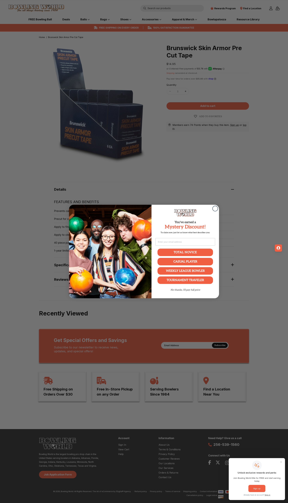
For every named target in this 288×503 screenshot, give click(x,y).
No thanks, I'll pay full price (185, 290)
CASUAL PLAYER (185, 261)
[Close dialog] (215, 208)
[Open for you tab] (278, 248)
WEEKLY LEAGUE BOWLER (185, 271)
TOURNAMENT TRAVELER (185, 280)
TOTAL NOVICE (185, 252)
